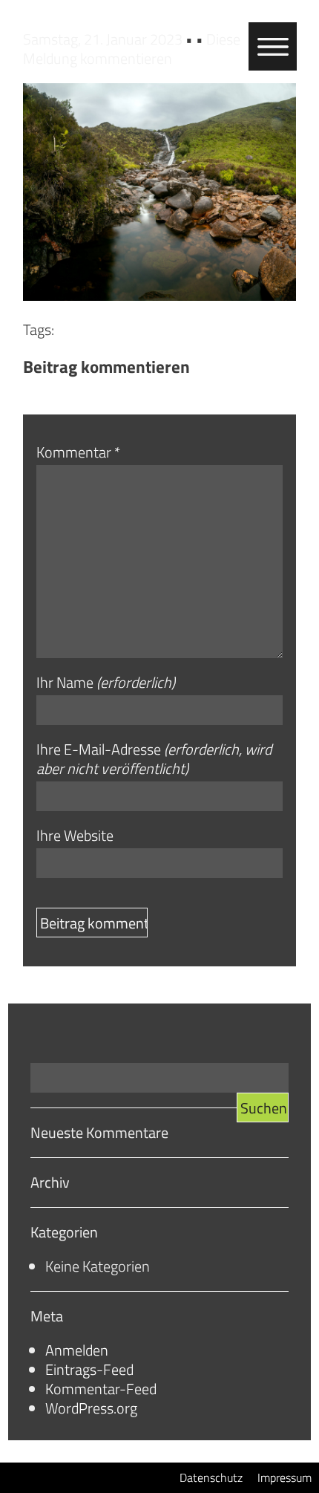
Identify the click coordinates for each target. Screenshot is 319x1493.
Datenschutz (211, 1477)
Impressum (284, 1477)
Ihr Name (105, 682)
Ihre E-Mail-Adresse (154, 759)
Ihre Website (75, 835)
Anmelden (76, 1350)
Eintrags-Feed (89, 1369)
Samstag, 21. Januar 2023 (104, 39)
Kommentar (78, 452)
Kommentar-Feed (101, 1388)
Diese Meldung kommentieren (131, 48)
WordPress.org (91, 1407)
